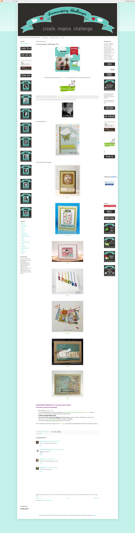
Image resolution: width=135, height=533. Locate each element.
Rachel (41, 459)
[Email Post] (51, 431)
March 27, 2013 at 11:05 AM (51, 467)
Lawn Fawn (63, 77)
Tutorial (23, 240)
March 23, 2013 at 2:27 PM (49, 459)
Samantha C (24, 233)
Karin (67, 197)
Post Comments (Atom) (46, 500)
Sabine (22, 238)
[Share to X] (57, 432)
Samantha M (24, 226)
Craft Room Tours (25, 248)
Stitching (41, 433)
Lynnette (67, 235)
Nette (22, 253)
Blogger (94, 515)
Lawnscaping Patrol (25, 242)
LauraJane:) (42, 467)
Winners (23, 223)
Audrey (22, 245)
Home (63, 37)
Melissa (67, 295)
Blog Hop (23, 229)
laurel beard (24, 246)
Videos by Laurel (54, 37)
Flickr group (62, 423)
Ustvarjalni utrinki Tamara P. (46, 449)
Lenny (22, 228)
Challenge (23, 225)
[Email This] (54, 432)
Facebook (45, 37)
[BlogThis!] (55, 432)
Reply (41, 445)
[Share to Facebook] (58, 432)
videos (22, 243)
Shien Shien (67, 333)
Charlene (23, 251)
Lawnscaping (49, 410)
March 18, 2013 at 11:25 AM (54, 441)
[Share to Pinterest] (60, 432)
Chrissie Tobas (24, 234)
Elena (67, 263)
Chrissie (67, 366)
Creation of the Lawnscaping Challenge (29, 37)
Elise (22, 250)
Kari (22, 231)
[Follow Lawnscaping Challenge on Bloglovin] (110, 177)
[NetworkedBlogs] (109, 182)
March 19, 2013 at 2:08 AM (58, 449)
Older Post (96, 498)
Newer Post (38, 498)
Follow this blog (109, 184)
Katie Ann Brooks (44, 441)
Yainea (67, 398)
